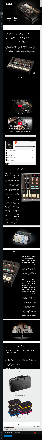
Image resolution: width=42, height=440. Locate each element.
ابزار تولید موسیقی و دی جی (13, 429)
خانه (31, 27)
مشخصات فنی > (22, 424)
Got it (8, 435)
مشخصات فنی (36, 27)
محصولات (21, 429)
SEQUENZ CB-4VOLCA (20, 393)
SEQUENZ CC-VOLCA (20, 417)
